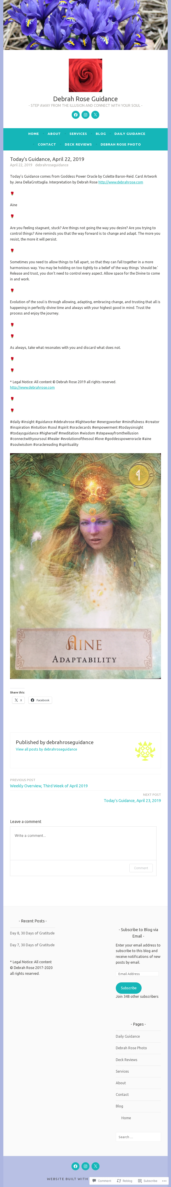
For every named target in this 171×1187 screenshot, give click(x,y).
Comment (141, 868)
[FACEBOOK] (75, 1166)
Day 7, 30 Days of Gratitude (32, 945)
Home (33, 134)
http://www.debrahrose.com (120, 182)
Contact (47, 144)
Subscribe (128, 988)
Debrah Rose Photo (121, 144)
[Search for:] (138, 1137)
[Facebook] (75, 115)
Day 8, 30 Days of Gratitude (32, 933)
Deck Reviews (78, 144)
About (54, 134)
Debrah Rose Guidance (85, 98)
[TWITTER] (95, 1166)
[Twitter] (95, 115)
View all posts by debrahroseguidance (46, 749)
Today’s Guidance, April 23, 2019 (132, 798)
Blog (101, 134)
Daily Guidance (129, 134)
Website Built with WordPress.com (85, 1179)
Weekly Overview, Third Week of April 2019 (49, 783)
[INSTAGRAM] (85, 1166)
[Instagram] (85, 115)
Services (78, 134)
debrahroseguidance (51, 165)
